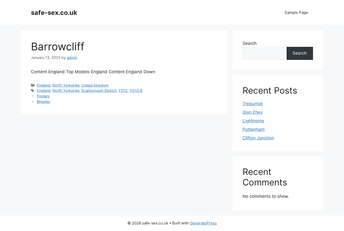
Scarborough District (98, 90)
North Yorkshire (65, 85)
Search (250, 43)
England (43, 85)
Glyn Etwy (253, 112)
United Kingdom (95, 85)
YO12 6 (136, 90)
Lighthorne (253, 120)
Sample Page (296, 12)
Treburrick (253, 103)
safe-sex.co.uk (54, 12)
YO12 (123, 90)
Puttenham (254, 129)
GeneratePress (203, 223)
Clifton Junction (258, 137)
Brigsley (43, 101)
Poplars (43, 96)
